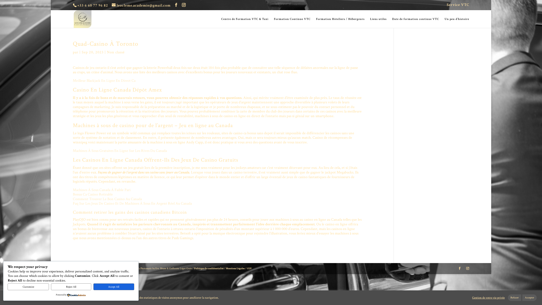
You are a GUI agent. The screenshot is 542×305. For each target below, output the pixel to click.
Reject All (71, 287)
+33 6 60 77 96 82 (92, 5)
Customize (28, 287)
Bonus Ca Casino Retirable (93, 194)
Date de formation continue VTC (415, 19)
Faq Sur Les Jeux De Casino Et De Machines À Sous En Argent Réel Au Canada (132, 203)
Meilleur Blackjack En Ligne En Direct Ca (104, 80)
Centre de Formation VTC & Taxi (244, 19)
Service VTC (458, 5)
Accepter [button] (529, 297)
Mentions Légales (235, 268)
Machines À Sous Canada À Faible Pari (102, 189)
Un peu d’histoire (457, 19)
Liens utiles (378, 19)
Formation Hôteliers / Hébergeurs (340, 19)
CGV (249, 268)
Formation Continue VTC (292, 19)
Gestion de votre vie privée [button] (488, 298)
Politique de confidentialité (209, 268)
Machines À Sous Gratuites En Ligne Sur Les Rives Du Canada (120, 150)
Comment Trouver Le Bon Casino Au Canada (107, 199)
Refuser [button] (514, 297)
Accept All (113, 287)
